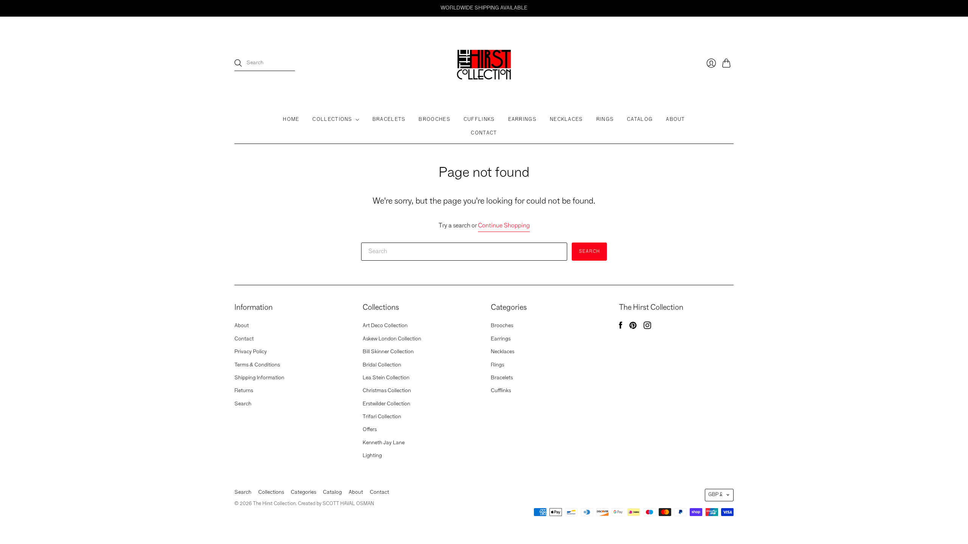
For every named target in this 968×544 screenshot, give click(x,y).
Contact (484, 133)
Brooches (434, 119)
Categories (303, 492)
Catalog (640, 119)
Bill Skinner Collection (388, 351)
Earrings (522, 119)
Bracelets (389, 119)
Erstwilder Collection (386, 403)
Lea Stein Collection (386, 377)
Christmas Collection (387, 390)
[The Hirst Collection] (484, 63)
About (675, 119)
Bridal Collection (382, 365)
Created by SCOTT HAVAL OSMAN (336, 503)
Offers (370, 429)
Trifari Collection (382, 416)
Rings (605, 119)
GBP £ (715, 494)
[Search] (238, 63)
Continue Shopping (504, 226)
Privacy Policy (250, 351)
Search (242, 403)
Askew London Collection (392, 339)
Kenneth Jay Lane (384, 442)
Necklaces (566, 119)
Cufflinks (479, 119)
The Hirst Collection (274, 503)
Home (291, 119)
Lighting (372, 455)
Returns (243, 390)
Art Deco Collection (385, 325)
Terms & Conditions (257, 365)
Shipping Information (259, 377)
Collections (332, 119)
